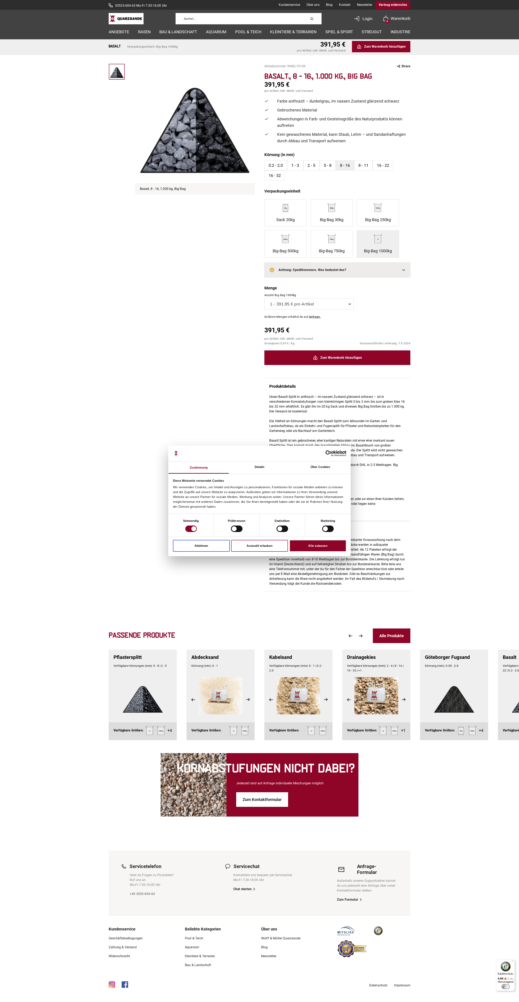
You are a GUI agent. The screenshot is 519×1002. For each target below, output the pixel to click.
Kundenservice (289, 5)
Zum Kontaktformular (262, 799)
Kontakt (344, 5)
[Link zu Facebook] (125, 984)
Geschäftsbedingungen (126, 938)
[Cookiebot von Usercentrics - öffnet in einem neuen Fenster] (328, 453)
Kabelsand (280, 657)
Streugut (372, 31)
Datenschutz (378, 985)
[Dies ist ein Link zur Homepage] (126, 19)
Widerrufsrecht (119, 956)
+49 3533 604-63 (142, 894)
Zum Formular (347, 899)
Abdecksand (205, 657)
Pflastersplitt (128, 657)
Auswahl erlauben (259, 545)
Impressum (402, 985)
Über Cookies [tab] (320, 467)
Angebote (119, 31)
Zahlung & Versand (123, 947)
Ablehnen (201, 545)
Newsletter (364, 5)
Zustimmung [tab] (199, 467)
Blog (329, 5)
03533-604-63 (125, 5)
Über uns (313, 5)
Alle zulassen (317, 545)
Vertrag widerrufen (393, 5)
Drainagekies (361, 657)
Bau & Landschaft (178, 31)
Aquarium (216, 31)
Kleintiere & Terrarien (293, 31)
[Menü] (512, 961)
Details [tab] (260, 467)
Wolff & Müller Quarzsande (280, 938)
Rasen (144, 31)
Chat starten (242, 889)
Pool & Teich (248, 31)
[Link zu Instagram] (112, 984)
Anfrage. (315, 316)
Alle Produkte (391, 635)
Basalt (509, 657)
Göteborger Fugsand (447, 657)
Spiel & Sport (339, 31)
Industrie (400, 31)
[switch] (236, 529)
